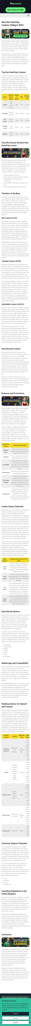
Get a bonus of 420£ (15, 10)
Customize (15, 1018)
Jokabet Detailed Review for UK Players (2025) (14, 998)
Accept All (15, 1013)
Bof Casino (6, 242)
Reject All (15, 1022)
